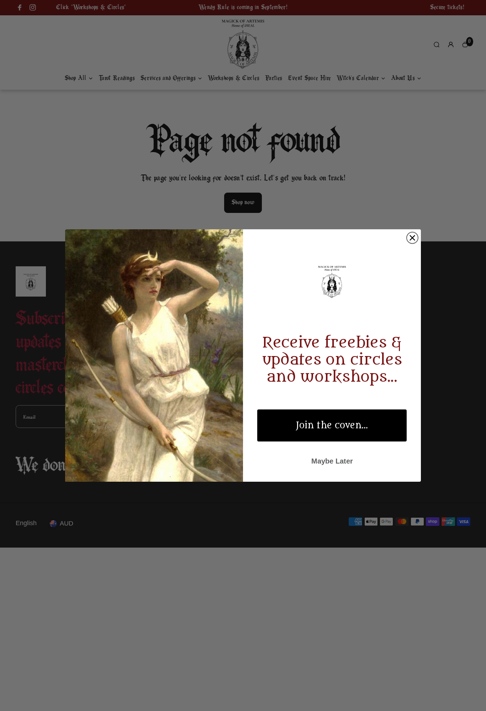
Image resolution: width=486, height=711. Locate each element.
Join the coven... (332, 425)
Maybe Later (332, 461)
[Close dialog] (412, 238)
